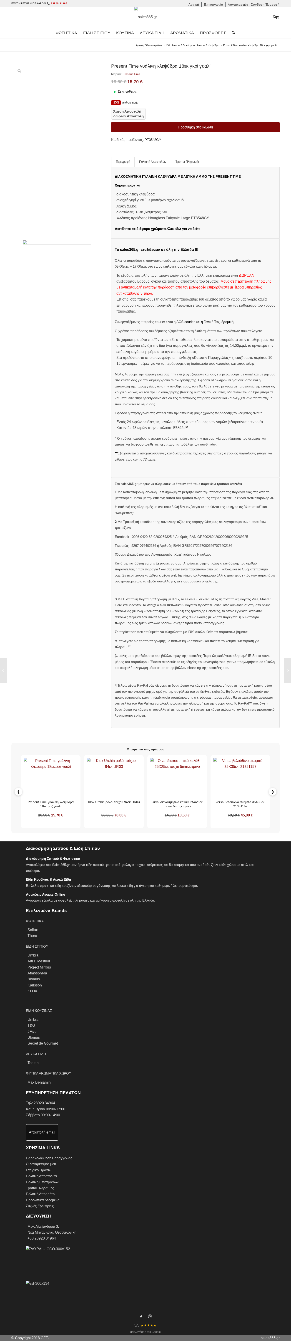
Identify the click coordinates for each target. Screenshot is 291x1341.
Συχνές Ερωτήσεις (40, 1206)
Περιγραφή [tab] (123, 161)
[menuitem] (194, 4)
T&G (31, 1025)
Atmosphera (37, 973)
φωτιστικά (112, 865)
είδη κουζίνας (65, 885)
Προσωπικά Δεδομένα (43, 1200)
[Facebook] (141, 1316)
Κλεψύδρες (214, 45)
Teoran (33, 1063)
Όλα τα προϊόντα (154, 45)
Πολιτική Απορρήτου (41, 1194)
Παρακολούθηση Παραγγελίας (49, 1158)
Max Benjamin (39, 1082)
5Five (32, 1031)
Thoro (32, 936)
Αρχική (139, 45)
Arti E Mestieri (39, 961)
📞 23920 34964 (57, 3)
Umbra (33, 955)
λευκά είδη (125, 885)
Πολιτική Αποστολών (41, 1176)
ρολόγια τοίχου (133, 865)
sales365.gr (270, 1338)
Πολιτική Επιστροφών (42, 1182)
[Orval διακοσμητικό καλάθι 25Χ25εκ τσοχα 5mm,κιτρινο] (3, 670)
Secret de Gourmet (43, 1043)
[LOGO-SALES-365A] (145, 17)
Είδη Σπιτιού (173, 45)
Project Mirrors (39, 967)
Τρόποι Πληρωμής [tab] (187, 161)
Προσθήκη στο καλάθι (195, 127)
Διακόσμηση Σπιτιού (194, 45)
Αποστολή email (42, 1132)
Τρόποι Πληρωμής (40, 1188)
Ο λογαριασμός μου (41, 1164)
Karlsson (35, 985)
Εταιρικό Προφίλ (38, 1170)
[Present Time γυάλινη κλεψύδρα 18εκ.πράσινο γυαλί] (287, 670)
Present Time (131, 74)
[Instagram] (150, 1316)
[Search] (232, 33)
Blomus (34, 979)
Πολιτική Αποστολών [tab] (152, 161)
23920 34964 (44, 1103)
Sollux (33, 930)
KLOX (32, 991)
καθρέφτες (154, 865)
